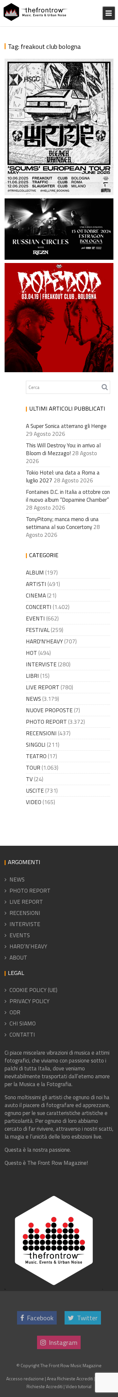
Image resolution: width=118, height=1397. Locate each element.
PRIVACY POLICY (29, 1001)
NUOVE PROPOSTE (49, 710)
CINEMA (36, 595)
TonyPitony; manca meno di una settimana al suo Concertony (62, 523)
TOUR (33, 767)
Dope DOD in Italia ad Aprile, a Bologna (57, 360)
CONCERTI (38, 607)
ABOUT (18, 957)
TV (29, 779)
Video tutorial (78, 1386)
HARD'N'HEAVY (44, 641)
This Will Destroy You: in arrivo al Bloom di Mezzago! (63, 449)
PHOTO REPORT (46, 722)
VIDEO (33, 802)
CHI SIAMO (23, 1023)
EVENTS (20, 935)
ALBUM (35, 572)
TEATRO (36, 756)
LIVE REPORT (42, 687)
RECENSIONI (41, 733)
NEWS (33, 699)
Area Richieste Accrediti (70, 1378)
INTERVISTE (41, 664)
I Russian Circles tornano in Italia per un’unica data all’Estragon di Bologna (60, 224)
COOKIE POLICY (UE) (33, 990)
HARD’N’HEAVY (28, 946)
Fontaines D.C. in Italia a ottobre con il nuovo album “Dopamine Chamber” (68, 496)
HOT (31, 653)
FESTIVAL (37, 630)
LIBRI (32, 676)
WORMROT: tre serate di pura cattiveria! (54, 183)
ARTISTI (36, 584)
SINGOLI (36, 744)
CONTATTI (22, 1034)
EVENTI (35, 618)
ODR (15, 1012)
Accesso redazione (25, 1378)
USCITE (35, 790)
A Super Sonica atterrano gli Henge (66, 426)
